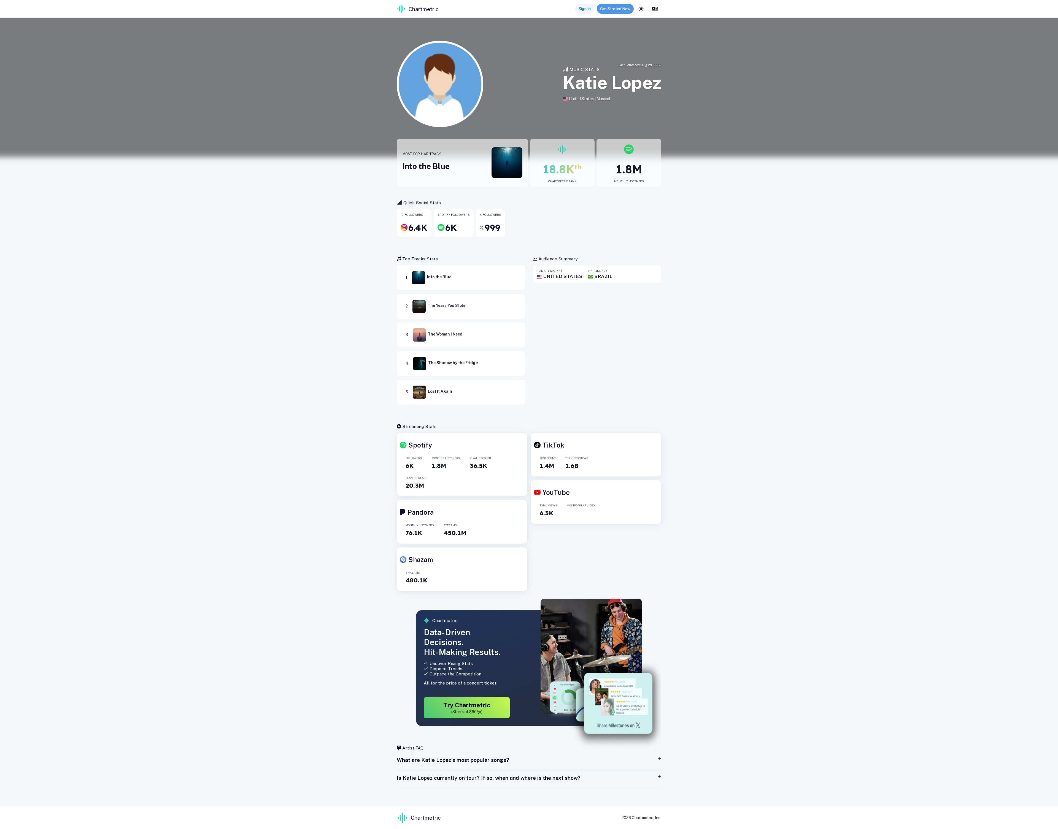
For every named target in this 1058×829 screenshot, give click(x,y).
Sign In (585, 9)
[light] (641, 9)
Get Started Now (615, 9)
